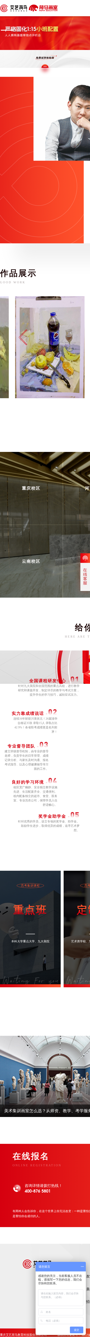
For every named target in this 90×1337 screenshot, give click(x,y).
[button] (7, 30)
